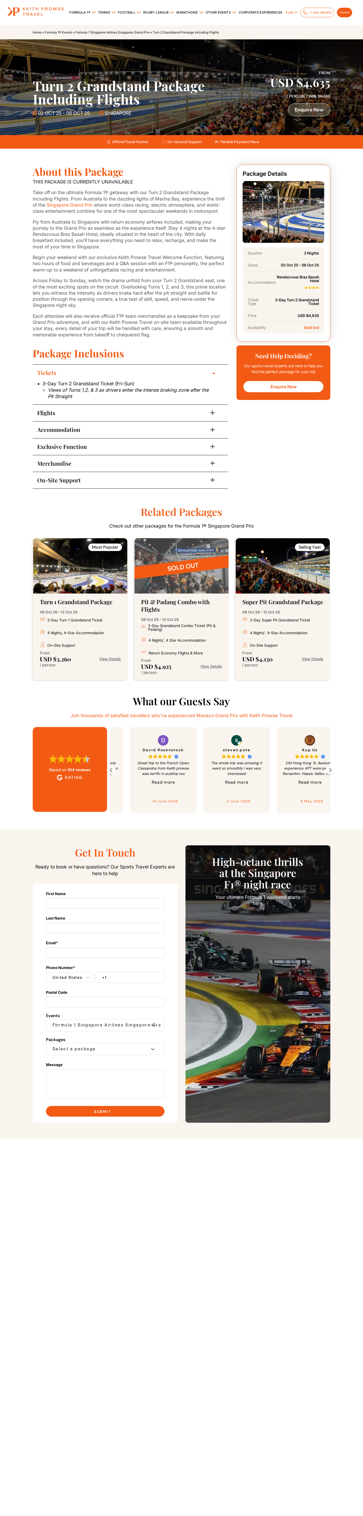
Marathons (187, 12)
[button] (330, 770)
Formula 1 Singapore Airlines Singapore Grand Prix (112, 32)
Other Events (218, 12)
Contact (344, 12)
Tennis (104, 12)
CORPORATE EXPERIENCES (260, 12)
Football (127, 12)
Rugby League (156, 12)
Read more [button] (163, 782)
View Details (110, 659)
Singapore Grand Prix (69, 205)
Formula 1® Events (58, 32)
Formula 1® (79, 12)
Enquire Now (309, 109)
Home (37, 32)
